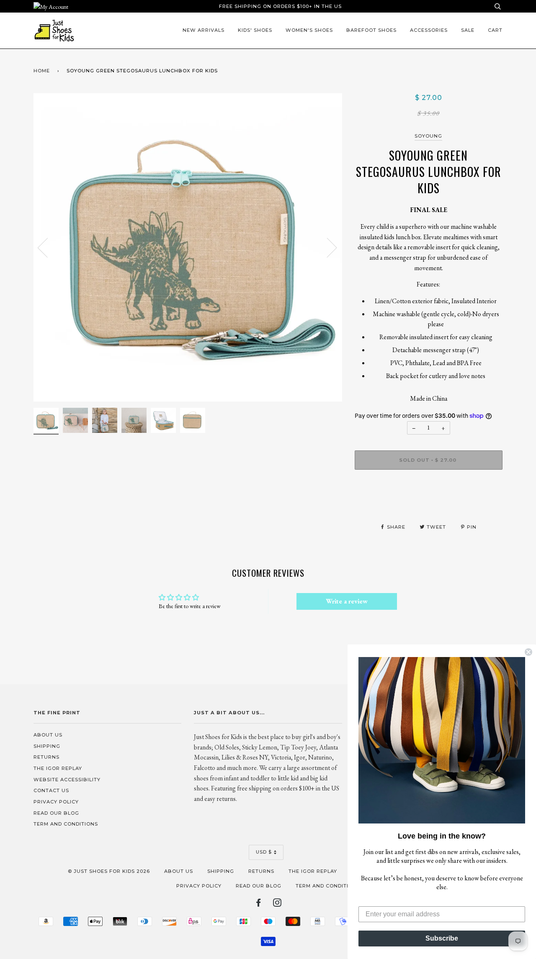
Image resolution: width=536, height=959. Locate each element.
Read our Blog (56, 813)
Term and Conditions (66, 824)
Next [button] (327, 247)
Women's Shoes (309, 30)
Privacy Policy (56, 802)
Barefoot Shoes (371, 30)
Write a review (347, 601)
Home (42, 71)
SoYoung (428, 136)
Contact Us (51, 790)
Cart (495, 30)
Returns (46, 757)
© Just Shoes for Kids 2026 (109, 871)
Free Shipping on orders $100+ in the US (280, 6)
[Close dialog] (528, 652)
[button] (441, 740)
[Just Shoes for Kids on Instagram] (277, 904)
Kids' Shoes (255, 30)
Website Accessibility (67, 780)
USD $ (264, 852)
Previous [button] (48, 247)
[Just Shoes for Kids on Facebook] (258, 904)
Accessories (429, 30)
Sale (467, 30)
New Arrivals (203, 30)
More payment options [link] (429, 505)
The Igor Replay (58, 768)
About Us (48, 735)
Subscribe (441, 938)
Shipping (47, 746)
